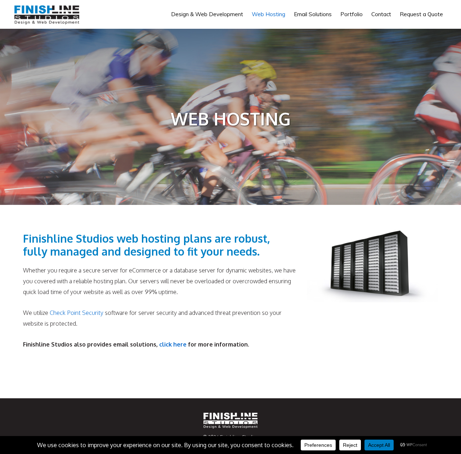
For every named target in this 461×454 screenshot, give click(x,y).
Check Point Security (76, 312)
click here (173, 344)
